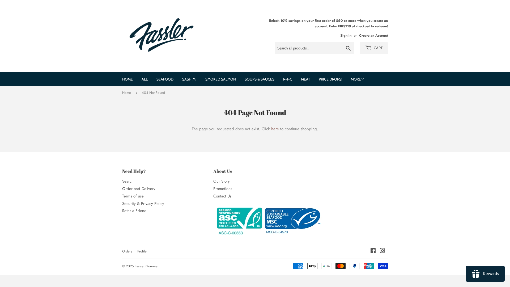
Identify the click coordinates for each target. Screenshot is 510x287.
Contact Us (222, 196)
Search (128, 181)
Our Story (221, 181)
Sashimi (189, 79)
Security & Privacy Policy (143, 203)
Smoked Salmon (220, 79)
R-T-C (287, 79)
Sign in (345, 35)
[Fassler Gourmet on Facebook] (373, 251)
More (356, 79)
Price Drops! (330, 79)
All (145, 79)
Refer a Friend (134, 211)
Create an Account (373, 35)
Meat (305, 79)
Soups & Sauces (259, 79)
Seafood (164, 79)
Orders (127, 251)
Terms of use (133, 196)
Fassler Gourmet (146, 266)
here (275, 129)
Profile (142, 251)
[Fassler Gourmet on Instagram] (382, 251)
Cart (377, 47)
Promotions (222, 189)
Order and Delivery (138, 189)
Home (127, 79)
